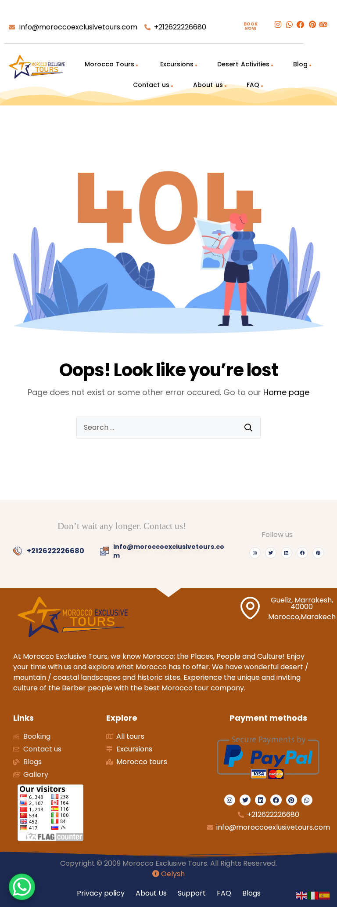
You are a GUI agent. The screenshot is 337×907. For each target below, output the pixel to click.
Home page (286, 392)
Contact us (151, 84)
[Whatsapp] (306, 800)
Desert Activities (243, 64)
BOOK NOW (251, 26)
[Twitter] (270, 553)
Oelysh (172, 874)
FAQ (253, 84)
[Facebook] (302, 553)
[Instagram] (255, 553)
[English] (302, 895)
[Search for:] (168, 428)
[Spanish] (324, 895)
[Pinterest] (318, 553)
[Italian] (313, 895)
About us (207, 84)
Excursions (176, 64)
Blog (300, 64)
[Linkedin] (286, 553)
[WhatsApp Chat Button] (22, 887)
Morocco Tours (109, 64)
